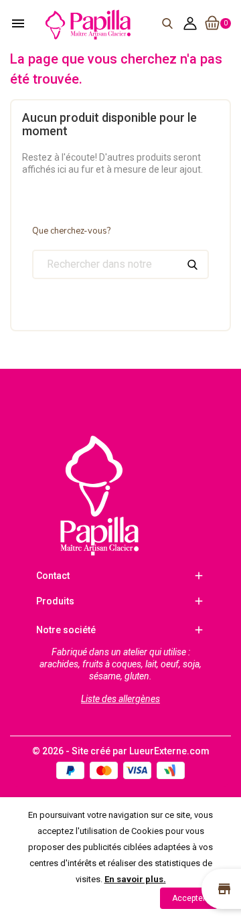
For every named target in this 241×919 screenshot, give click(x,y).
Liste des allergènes (120, 698)
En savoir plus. (135, 879)
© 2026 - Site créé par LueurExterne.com (121, 751)
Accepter (189, 898)
